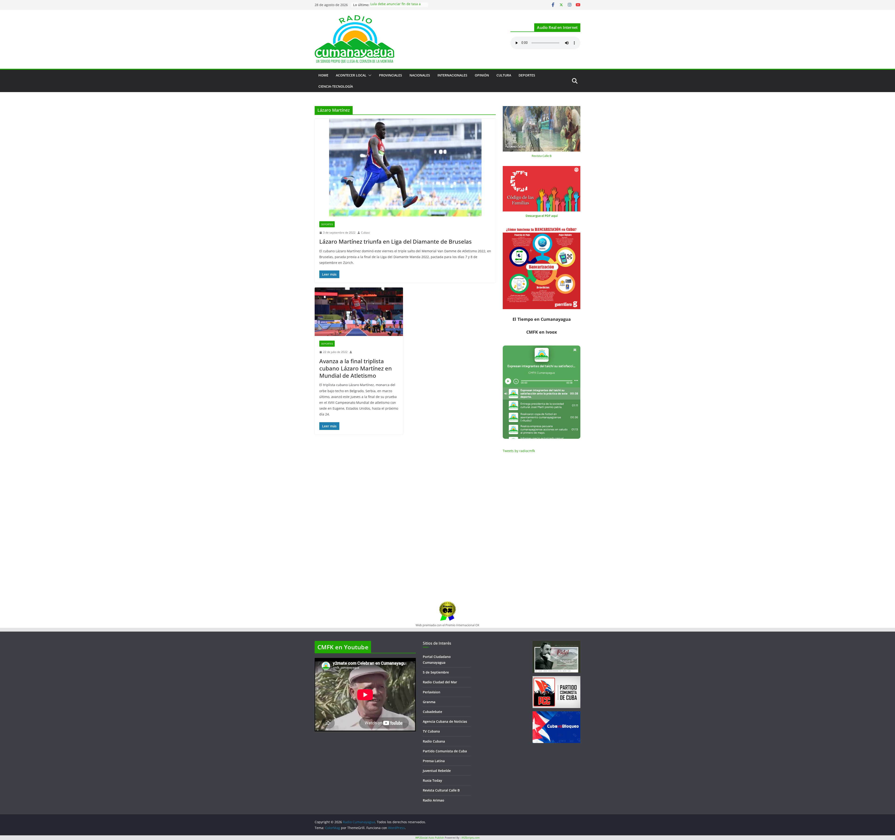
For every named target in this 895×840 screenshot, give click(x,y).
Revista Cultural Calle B (441, 790)
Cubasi (365, 233)
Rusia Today (432, 780)
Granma (429, 702)
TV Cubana (431, 731)
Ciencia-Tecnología (335, 86)
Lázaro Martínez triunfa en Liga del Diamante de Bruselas (395, 241)
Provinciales (390, 75)
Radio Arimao (433, 800)
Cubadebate (432, 711)
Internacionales (452, 75)
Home (323, 75)
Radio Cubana (434, 741)
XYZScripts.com (470, 837)
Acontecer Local (351, 75)
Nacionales (420, 75)
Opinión (482, 75)
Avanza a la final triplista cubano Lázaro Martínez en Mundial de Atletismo (355, 368)
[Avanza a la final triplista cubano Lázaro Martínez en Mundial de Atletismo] (359, 311)
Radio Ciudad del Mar (440, 682)
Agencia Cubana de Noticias (445, 721)
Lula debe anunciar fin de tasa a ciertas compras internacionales (395, 7)
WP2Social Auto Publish (429, 837)
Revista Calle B (541, 156)
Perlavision (431, 692)
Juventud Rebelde (437, 770)
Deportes (527, 75)
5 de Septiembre (436, 672)
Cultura (503, 75)
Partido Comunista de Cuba (445, 751)
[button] (369, 75)
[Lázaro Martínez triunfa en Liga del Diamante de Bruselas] (405, 168)
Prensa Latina (434, 761)
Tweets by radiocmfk (519, 451)
